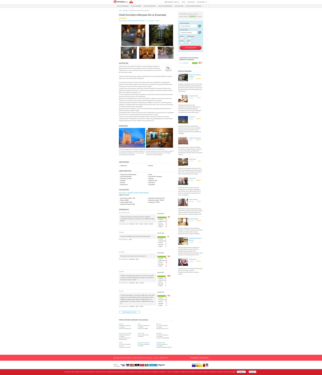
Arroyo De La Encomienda (125, 333)
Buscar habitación (190, 48)
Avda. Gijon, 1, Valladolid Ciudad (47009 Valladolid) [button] (134, 193)
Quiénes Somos (164, 357)
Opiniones (186, 63)
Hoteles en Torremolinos (165, 6)
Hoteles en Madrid (136, 6)
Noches (182, 36)
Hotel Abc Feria (193, 96)
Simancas (158, 324)
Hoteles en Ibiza (179, 6)
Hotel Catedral (193, 199)
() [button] (133, 21)
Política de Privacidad (138, 357)
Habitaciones (190, 36)
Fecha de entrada (184, 23)
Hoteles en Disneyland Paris (193, 6)
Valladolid (125, 10)
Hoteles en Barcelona (150, 6)
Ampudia (121, 324)
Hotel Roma (192, 159)
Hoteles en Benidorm (122, 6)
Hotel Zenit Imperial (195, 138)
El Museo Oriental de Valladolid (155, 149)
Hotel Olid (192, 117)
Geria (139, 324)
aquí (234, 372)
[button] (161, 187)
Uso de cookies (148, 357)
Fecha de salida (184, 30)
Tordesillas (159, 333)
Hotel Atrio (192, 178)
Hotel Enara (192, 259)
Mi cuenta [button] (202, 2)
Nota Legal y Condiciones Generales (122, 357)
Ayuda (183, 2)
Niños (188, 41)
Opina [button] (157, 21)
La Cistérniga (141, 333)
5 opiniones (151, 21)
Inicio (120, 10)
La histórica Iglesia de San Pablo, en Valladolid (132, 149)
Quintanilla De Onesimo (144, 342)
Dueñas (121, 342)
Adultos (182, 41)
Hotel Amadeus (194, 219)
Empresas (156, 357)
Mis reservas (191, 2)
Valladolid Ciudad (160, 342)
